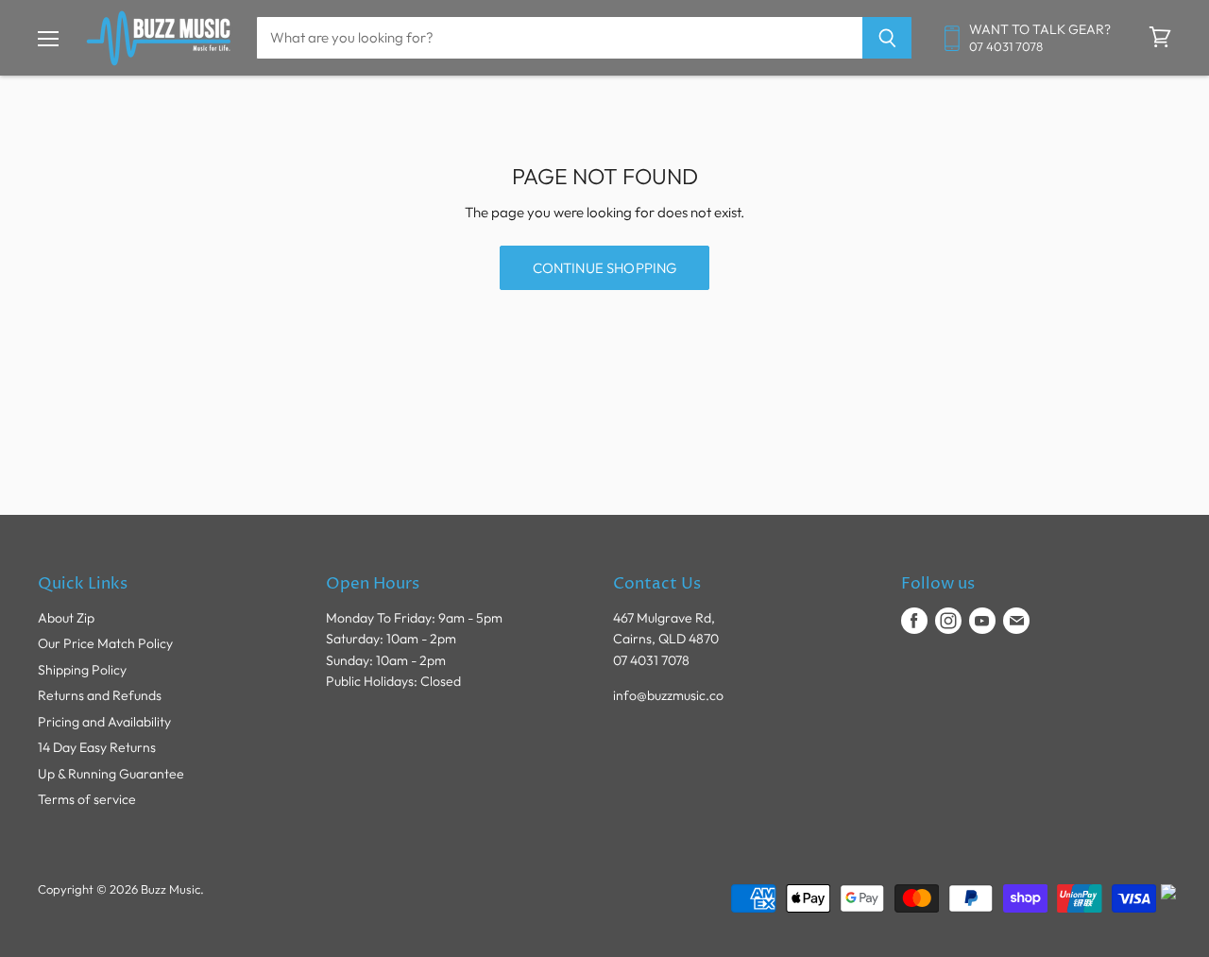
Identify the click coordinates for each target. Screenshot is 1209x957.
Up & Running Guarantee (111, 773)
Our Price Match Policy (105, 643)
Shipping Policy (82, 669)
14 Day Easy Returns (97, 747)
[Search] (887, 38)
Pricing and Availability (104, 721)
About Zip (66, 617)
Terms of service (87, 799)
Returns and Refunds (100, 695)
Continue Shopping (605, 268)
